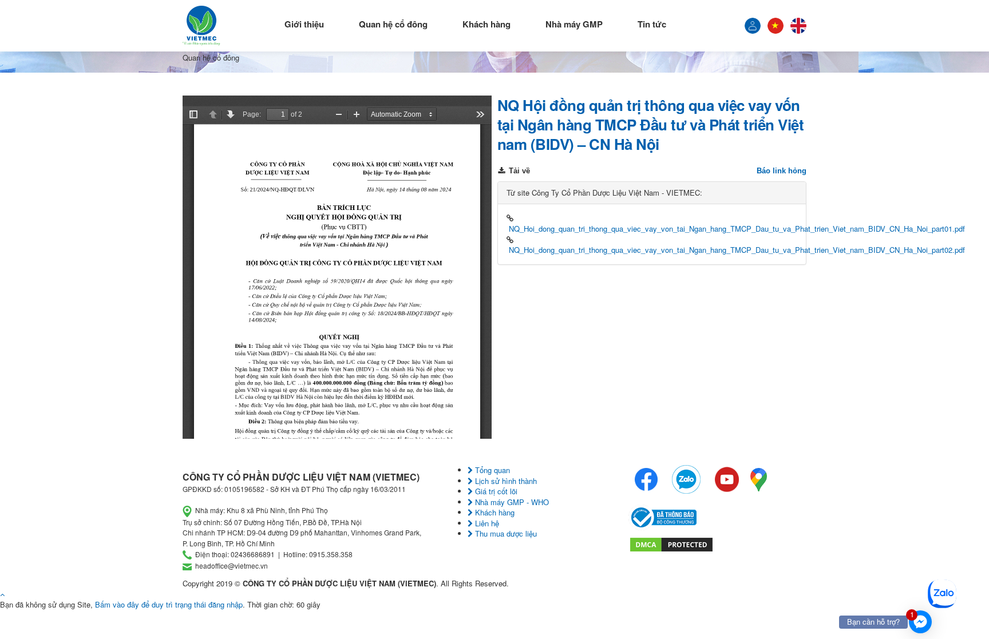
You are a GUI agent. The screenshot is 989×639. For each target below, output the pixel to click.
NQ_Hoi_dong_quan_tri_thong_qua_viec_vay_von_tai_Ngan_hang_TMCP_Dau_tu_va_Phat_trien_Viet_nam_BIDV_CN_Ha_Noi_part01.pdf (737, 228)
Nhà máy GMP (574, 24)
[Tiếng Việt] (753, 26)
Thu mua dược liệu (505, 533)
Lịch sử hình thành (505, 480)
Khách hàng (486, 24)
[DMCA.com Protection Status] (671, 543)
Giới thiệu (304, 24)
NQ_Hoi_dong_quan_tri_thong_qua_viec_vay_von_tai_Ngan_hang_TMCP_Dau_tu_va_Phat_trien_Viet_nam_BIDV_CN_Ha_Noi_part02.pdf (737, 249)
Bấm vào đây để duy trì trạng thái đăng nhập (169, 604)
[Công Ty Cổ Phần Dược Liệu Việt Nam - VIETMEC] (201, 26)
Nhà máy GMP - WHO (511, 502)
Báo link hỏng (781, 170)
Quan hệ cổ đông (393, 24)
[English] (798, 26)
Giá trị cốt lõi (495, 491)
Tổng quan (491, 470)
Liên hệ (486, 523)
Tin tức (652, 24)
